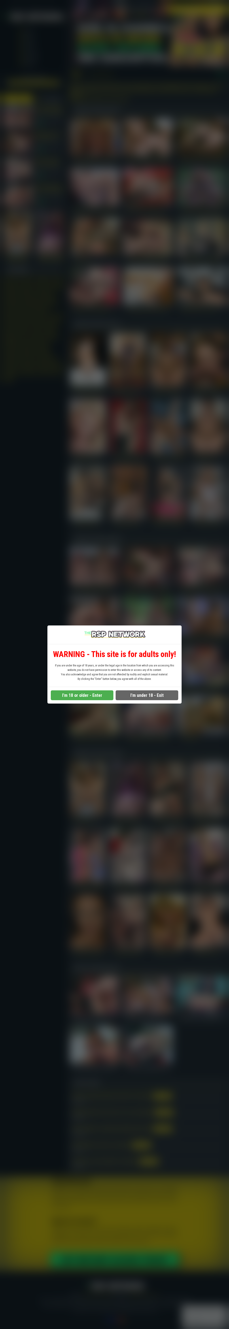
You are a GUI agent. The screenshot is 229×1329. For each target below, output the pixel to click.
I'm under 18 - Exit (147, 695)
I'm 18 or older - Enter (82, 695)
